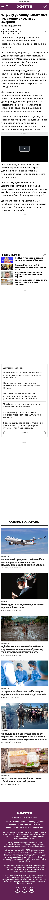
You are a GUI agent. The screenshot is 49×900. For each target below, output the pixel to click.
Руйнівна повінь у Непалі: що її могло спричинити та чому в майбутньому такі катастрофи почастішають (22, 649)
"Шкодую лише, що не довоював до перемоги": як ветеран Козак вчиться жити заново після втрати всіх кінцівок (24, 736)
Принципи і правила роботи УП (18, 827)
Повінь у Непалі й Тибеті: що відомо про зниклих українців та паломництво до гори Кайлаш (23, 375)
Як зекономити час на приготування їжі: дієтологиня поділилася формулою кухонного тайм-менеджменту (23, 425)
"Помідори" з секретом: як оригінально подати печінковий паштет (22, 405)
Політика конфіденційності (32, 822)
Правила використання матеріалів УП (24, 824)
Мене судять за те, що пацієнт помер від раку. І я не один (22, 606)
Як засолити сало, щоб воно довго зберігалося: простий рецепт (21, 780)
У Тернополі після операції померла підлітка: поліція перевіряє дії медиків (23, 693)
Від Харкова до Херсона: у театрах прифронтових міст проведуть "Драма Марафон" (22, 415)
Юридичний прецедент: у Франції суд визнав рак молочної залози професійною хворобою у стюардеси (23, 562)
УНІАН (17, 59)
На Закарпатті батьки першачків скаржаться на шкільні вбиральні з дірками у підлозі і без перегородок (21, 396)
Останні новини (13, 368)
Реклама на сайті (12, 822)
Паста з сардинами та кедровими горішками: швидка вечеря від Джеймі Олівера (22, 385)
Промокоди (38, 827)
